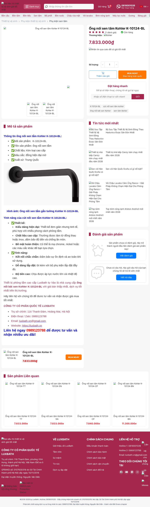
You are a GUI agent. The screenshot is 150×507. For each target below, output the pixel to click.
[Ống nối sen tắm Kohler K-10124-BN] (129, 397)
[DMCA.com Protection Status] (26, 487)
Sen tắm (38, 15)
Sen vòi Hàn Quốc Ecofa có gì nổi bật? (124, 169)
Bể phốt (48, 15)
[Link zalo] (132, 472)
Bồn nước (59, 15)
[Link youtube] (126, 472)
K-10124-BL (95, 106)
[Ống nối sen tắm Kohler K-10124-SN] (57, 397)
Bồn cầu (5, 15)
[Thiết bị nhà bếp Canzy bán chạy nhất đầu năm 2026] (96, 157)
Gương (131, 15)
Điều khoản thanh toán (97, 446)
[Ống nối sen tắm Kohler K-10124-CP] (93, 397)
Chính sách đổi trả (95, 470)
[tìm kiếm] (46, 6)
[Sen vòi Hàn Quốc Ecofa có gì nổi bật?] (96, 172)
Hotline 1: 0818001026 (130, 446)
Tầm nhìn (57, 452)
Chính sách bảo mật (96, 458)
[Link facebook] (121, 472)
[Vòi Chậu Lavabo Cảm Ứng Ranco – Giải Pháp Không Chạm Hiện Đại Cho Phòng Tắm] (96, 192)
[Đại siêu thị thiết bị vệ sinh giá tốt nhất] (11, 6)
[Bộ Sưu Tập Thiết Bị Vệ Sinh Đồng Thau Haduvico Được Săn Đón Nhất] (96, 137)
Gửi (138, 96)
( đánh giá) (110, 32)
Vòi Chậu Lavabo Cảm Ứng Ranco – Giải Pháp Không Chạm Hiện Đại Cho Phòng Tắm (125, 186)
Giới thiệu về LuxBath (63, 446)
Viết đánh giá (126, 255)
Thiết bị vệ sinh (9, 21)
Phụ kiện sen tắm (58, 21)
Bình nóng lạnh (103, 15)
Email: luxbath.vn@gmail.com (133, 455)
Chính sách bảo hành (97, 452)
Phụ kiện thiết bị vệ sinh (33, 21)
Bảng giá (142, 15)
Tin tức (56, 464)
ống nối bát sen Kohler (100, 111)
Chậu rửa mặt (73, 15)
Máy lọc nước (119, 15)
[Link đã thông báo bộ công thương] (10, 487)
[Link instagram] (137, 472)
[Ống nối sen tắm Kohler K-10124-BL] (34, 109)
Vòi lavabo (88, 15)
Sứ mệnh (57, 458)
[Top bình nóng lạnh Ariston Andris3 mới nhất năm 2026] (96, 215)
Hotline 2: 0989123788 (130, 450)
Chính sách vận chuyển (98, 464)
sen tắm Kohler (120, 111)
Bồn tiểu (27, 15)
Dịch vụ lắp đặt (60, 470)
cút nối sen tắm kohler (113, 106)
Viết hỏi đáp (126, 277)
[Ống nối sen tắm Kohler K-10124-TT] (20, 397)
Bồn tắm (16, 15)
